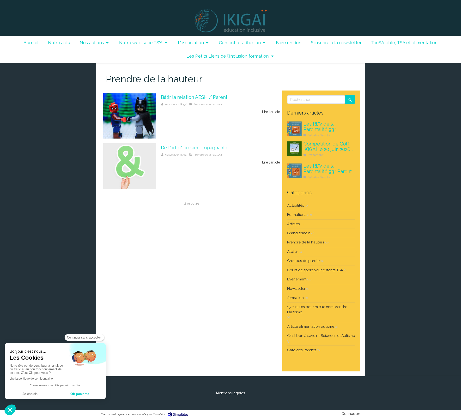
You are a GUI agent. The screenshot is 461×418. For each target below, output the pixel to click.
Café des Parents (301, 350)
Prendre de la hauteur (305, 242)
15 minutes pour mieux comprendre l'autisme (317, 309)
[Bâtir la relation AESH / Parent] (129, 116)
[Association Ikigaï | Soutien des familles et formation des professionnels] (231, 21)
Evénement (296, 279)
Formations (296, 214)
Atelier (292, 251)
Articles (293, 224)
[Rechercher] (350, 99)
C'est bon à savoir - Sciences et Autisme (321, 335)
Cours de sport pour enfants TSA (315, 270)
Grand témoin (298, 233)
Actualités (295, 205)
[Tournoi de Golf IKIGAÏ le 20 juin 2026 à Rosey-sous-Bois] (294, 148)
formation (295, 298)
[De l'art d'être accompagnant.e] (129, 166)
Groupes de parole (303, 261)
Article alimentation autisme (310, 326)
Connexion (350, 414)
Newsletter (296, 288)
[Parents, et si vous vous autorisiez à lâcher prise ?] (294, 171)
